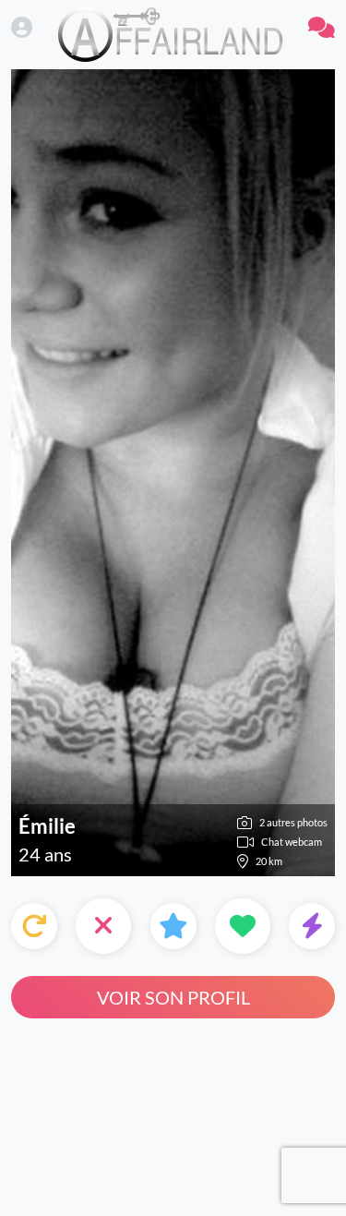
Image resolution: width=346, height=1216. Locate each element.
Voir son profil (173, 997)
